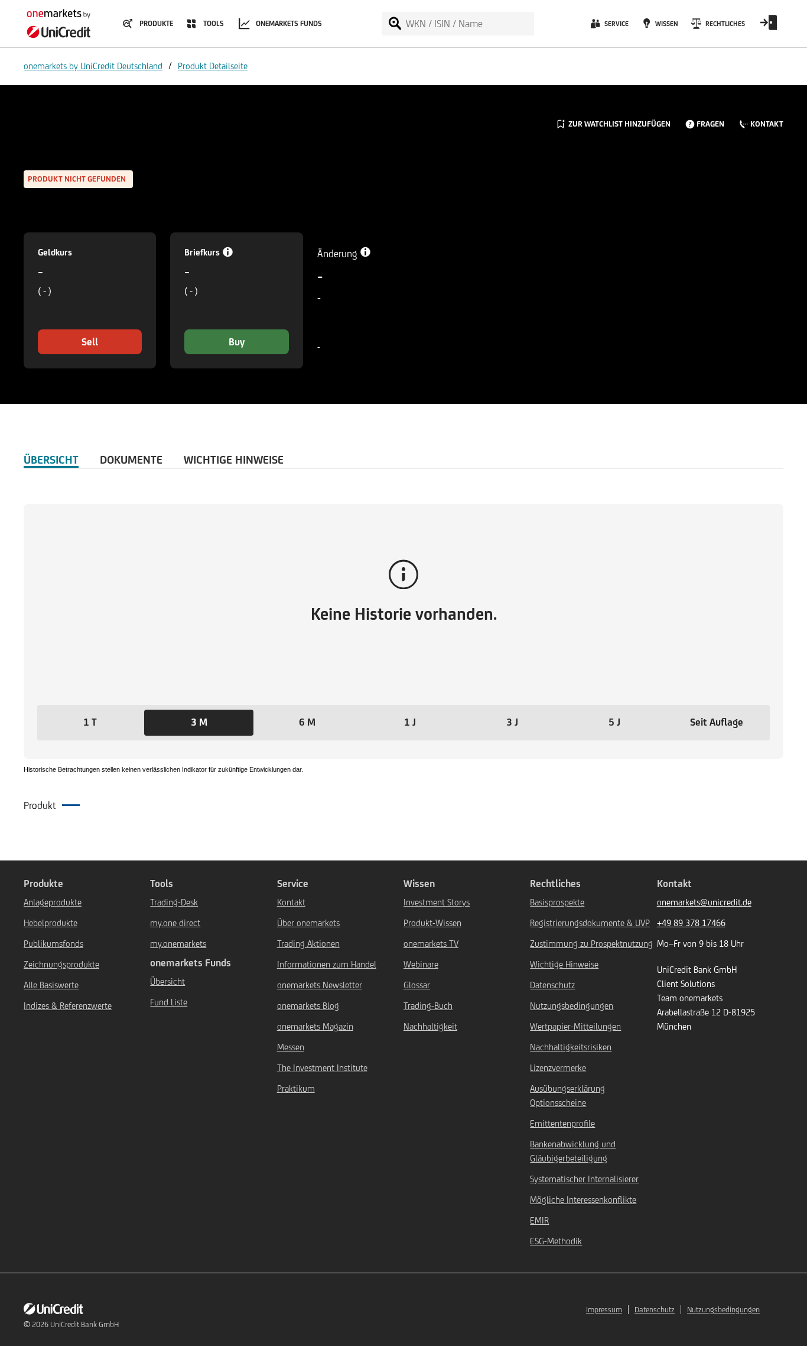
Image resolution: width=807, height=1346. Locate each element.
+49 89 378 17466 (691, 923)
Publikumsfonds (53, 944)
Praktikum (296, 1088)
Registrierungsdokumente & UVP (590, 923)
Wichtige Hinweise (564, 964)
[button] (90, 723)
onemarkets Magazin (315, 1026)
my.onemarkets (178, 944)
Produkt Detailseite (213, 66)
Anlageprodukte (53, 902)
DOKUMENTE (131, 459)
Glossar (416, 985)
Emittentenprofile (562, 1123)
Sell (90, 342)
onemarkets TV (430, 944)
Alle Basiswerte (51, 985)
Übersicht (167, 981)
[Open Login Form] (768, 26)
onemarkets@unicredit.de (704, 902)
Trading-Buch (428, 1006)
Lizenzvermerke (558, 1068)
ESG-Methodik (556, 1241)
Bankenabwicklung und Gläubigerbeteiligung (573, 1151)
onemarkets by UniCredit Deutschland (93, 66)
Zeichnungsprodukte (61, 964)
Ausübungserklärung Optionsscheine (567, 1095)
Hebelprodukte (50, 923)
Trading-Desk (174, 902)
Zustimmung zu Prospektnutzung (591, 944)
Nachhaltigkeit (430, 1026)
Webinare (420, 964)
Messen (290, 1047)
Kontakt (291, 902)
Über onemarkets (308, 923)
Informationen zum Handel (326, 964)
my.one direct (175, 923)
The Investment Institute (322, 1068)
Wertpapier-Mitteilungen (575, 1026)
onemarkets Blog (308, 1006)
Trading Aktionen (308, 944)
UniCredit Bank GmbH (84, 1324)
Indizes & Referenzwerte (68, 1006)
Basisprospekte (557, 902)
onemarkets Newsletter (319, 985)
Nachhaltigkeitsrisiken (570, 1047)
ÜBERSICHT (51, 459)
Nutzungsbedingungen (571, 1006)
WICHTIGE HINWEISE (234, 459)
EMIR (539, 1220)
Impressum (604, 1309)
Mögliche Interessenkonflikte (583, 1200)
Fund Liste (168, 1002)
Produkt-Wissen (432, 923)
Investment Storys (436, 902)
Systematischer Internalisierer (584, 1179)
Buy (237, 342)
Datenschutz (552, 985)
